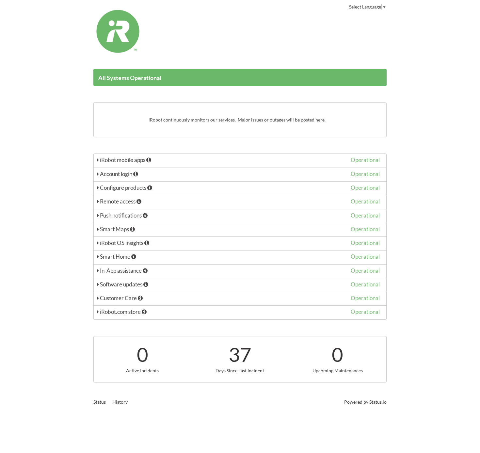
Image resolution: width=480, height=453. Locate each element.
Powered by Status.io (365, 402)
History (120, 402)
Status (99, 402)
